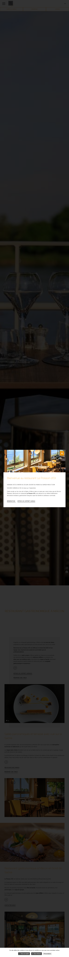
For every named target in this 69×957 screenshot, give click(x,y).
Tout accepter (24, 953)
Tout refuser (37, 953)
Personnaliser (47, 953)
